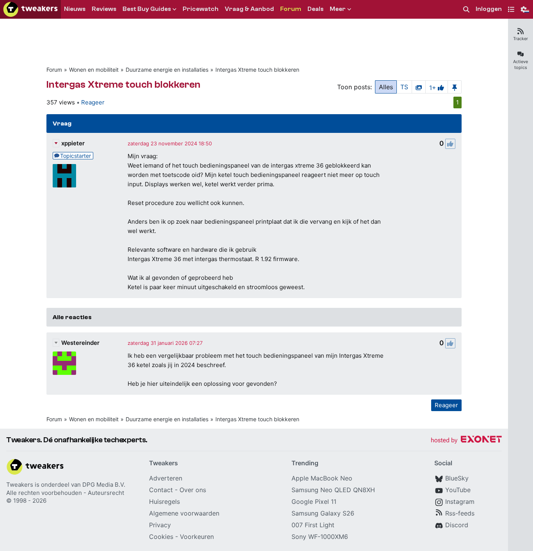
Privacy (160, 525)
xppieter (73, 143)
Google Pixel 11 (313, 501)
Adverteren (165, 478)
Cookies (161, 536)
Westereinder (80, 342)
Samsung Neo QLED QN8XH (333, 490)
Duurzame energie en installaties (167, 69)
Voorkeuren (197, 536)
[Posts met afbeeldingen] (418, 87)
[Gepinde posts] (454, 87)
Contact (161, 490)
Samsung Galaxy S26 (322, 513)
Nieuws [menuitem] (74, 8)
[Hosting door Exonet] (466, 440)
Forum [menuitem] (290, 8)
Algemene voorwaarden (184, 513)
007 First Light (312, 525)
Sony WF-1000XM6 (319, 536)
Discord (456, 525)
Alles (386, 87)
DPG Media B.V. (103, 484)
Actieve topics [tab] (520, 64)
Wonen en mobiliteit (94, 69)
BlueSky (457, 478)
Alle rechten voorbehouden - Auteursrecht (65, 492)
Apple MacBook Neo (321, 478)
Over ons (192, 490)
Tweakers (19, 484)
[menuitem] (466, 9)
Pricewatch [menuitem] (201, 8)
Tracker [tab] (520, 38)
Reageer (93, 102)
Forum (54, 69)
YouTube (458, 490)
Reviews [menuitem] (104, 8)
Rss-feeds (459, 513)
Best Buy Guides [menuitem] (147, 8)
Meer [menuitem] (338, 8)
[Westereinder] (64, 363)
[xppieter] (64, 175)
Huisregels (164, 501)
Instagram (459, 501)
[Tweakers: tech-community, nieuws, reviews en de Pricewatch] (30, 9)
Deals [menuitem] (315, 8)
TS (404, 87)
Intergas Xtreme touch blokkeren (257, 69)
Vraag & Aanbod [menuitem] (249, 8)
